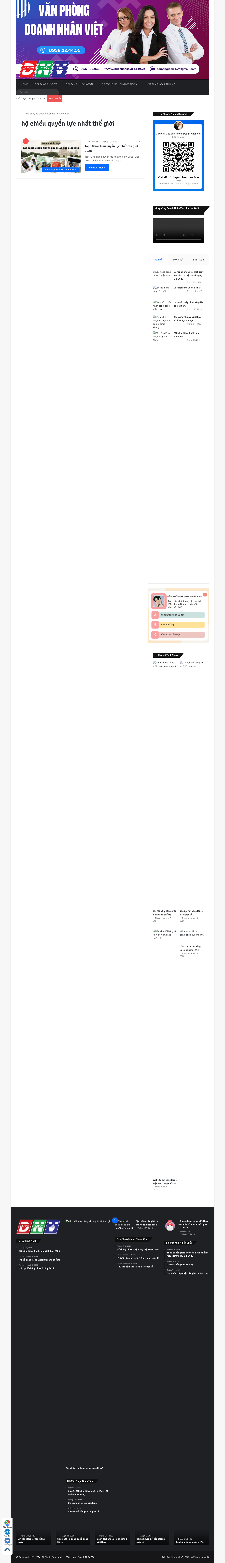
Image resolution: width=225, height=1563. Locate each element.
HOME (24, 84)
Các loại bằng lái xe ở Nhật (187, 287)
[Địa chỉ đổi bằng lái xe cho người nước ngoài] (124, 1226)
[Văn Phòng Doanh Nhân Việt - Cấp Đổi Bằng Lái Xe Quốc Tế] (112, 39)
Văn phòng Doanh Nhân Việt (80, 1557)
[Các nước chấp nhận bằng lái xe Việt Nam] (162, 307)
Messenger (7, 1545)
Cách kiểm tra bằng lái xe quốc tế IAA (84, 1468)
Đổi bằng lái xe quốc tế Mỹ (149, 1542)
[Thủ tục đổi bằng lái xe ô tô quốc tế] (192, 784)
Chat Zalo (7, 1536)
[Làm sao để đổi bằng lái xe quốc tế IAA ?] (192, 936)
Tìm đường (7, 1527)
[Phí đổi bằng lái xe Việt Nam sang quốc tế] (165, 784)
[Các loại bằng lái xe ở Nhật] (162, 292)
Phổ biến (158, 259)
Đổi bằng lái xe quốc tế (172, 1557)
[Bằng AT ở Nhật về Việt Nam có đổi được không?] (162, 322)
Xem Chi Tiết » (97, 167)
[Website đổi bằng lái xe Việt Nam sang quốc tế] (165, 1053)
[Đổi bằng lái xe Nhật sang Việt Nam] (162, 454)
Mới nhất (178, 259)
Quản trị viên (92, 141)
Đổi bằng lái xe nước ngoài (197, 1557)
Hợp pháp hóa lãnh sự (160, 84)
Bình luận (198, 259)
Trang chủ (28, 113)
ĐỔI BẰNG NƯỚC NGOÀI (79, 84)
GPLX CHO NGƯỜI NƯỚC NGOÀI (119, 84)
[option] (33, 1532)
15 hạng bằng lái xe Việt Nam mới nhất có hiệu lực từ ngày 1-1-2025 (188, 275)
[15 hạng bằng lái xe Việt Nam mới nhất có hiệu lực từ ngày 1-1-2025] (162, 276)
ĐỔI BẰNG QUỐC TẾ (45, 84)
